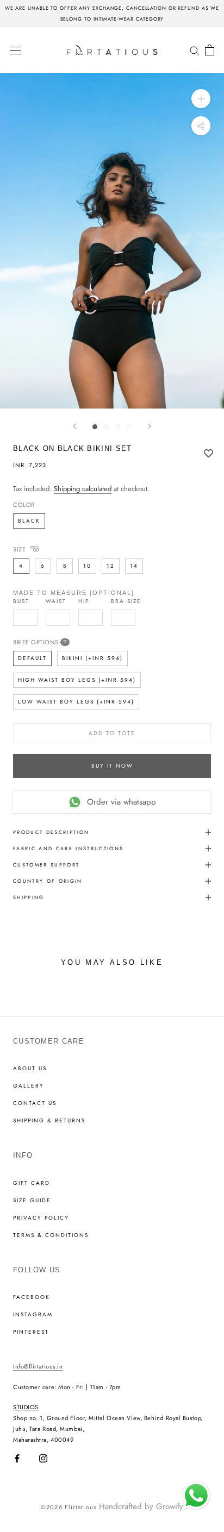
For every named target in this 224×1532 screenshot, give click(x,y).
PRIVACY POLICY (41, 1218)
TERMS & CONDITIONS (51, 1235)
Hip (83, 601)
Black (29, 521)
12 (111, 566)
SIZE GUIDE (32, 1200)
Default (32, 658)
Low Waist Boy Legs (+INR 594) (76, 702)
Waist (56, 601)
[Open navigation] (15, 50)
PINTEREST (31, 1332)
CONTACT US (35, 1103)
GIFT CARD (31, 1183)
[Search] (195, 49)
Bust (21, 601)
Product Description (51, 832)
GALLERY (28, 1086)
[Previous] (74, 426)
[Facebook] (17, 1458)
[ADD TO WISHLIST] (208, 454)
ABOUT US (30, 1068)
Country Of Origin (48, 880)
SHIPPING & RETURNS (49, 1120)
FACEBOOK (31, 1297)
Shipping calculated (82, 489)
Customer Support (46, 864)
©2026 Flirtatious (68, 1507)
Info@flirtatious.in (38, 1366)
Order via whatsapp (121, 802)
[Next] (149, 426)
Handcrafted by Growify (141, 1506)
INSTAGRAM (33, 1314)
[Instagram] (43, 1458)
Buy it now (112, 766)
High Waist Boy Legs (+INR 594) (77, 680)
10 (87, 566)
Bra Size (126, 601)
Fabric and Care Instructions (68, 848)
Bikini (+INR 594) (92, 658)
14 (134, 566)
